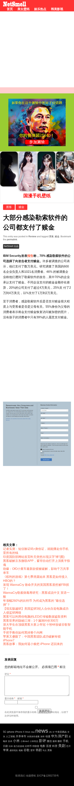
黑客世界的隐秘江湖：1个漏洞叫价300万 (30, 620)
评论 (8, 674)
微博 (55, 741)
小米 (16, 741)
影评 (42, 741)
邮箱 (20, 698)
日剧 (5, 746)
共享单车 (21, 736)
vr (53, 732)
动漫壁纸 (31, 775)
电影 (42, 745)
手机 (65, 741)
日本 (11, 746)
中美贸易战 (61, 732)
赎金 (21, 207)
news (41, 731)
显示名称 (10, 698)
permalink (12, 239)
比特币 (28, 746)
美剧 (61, 746)
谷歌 (27, 750)
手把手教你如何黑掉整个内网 (23, 632)
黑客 (9, 207)
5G (4, 731)
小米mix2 (24, 741)
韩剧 (39, 750)
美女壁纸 (23, 9)
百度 (48, 745)
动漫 (47, 736)
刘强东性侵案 (33, 736)
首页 (10, 9)
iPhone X (19, 732)
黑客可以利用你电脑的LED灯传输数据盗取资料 (35, 616)
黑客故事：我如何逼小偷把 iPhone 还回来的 (33, 644)
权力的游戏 (19, 746)
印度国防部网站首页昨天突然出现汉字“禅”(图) (34, 556)
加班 (42, 736)
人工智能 (10, 736)
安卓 (10, 741)
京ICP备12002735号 (48, 775)
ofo (50, 732)
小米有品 (34, 741)
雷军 (32, 750)
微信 (49, 741)
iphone (10, 731)
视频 (21, 750)
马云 (45, 750)
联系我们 (20, 775)
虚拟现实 (13, 750)
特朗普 (35, 746)
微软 (59, 741)
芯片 (68, 746)
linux (27, 732)
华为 (54, 736)
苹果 (6, 750)
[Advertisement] (37, 50)
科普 (54, 745)
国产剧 (63, 736)
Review (32, 236)
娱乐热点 (40, 9)
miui (33, 732)
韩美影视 (57, 9)
